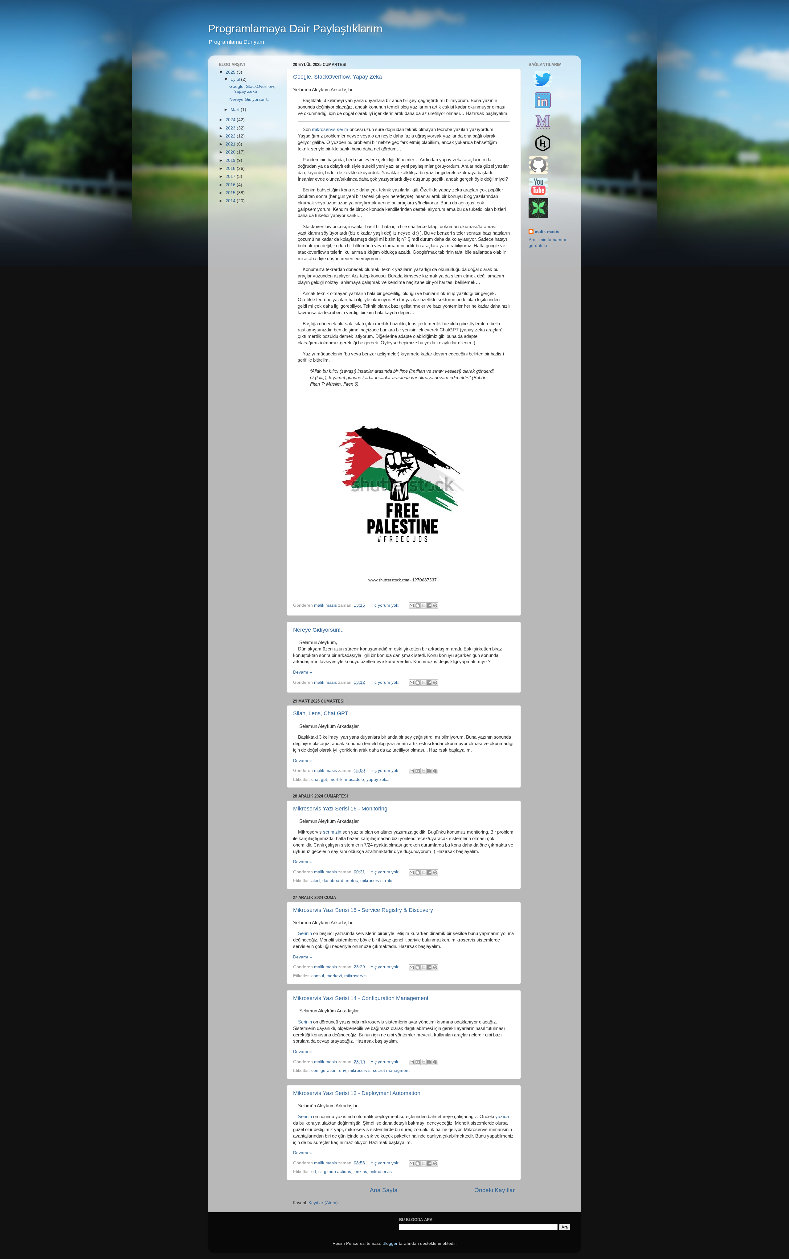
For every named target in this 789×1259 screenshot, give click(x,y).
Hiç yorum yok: (385, 605)
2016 (231, 184)
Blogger (390, 1243)
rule (388, 880)
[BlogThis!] (418, 605)
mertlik (335, 779)
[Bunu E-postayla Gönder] (412, 605)
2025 (231, 72)
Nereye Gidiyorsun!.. (318, 630)
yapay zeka (377, 779)
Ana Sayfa (384, 1190)
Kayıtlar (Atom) (323, 1202)
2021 (231, 144)
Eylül (236, 79)
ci (319, 1171)
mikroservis (371, 880)
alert (315, 880)
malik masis (547, 231)
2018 (231, 168)
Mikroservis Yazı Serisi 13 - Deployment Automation (356, 1093)
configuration (324, 1070)
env (342, 1070)
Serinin (305, 933)
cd (313, 1171)
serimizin (332, 832)
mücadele (354, 779)
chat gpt (319, 779)
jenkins (360, 1171)
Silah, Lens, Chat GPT (320, 713)
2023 (231, 128)
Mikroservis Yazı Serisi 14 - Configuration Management (360, 998)
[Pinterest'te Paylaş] (435, 605)
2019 (231, 160)
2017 (231, 176)
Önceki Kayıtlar (494, 1190)
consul (317, 976)
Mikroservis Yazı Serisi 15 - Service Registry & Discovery (363, 910)
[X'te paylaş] (423, 605)
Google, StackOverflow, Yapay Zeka (337, 77)
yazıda (502, 1116)
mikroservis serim (330, 129)
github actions (337, 1171)
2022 (231, 136)
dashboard (332, 880)
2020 (231, 152)
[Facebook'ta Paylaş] (429, 605)
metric (352, 880)
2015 (231, 193)
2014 (231, 201)
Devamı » (302, 672)
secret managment (391, 1070)
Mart (236, 109)
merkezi (334, 976)
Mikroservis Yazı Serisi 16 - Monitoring (340, 809)
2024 (231, 119)
